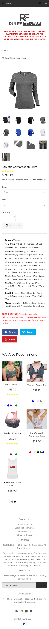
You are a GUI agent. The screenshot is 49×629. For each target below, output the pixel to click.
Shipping (19, 179)
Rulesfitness (25, 619)
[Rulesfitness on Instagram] (21, 611)
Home (5, 50)
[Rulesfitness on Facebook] (16, 611)
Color (4, 187)
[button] (8, 171)
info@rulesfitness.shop (24, 602)
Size (4, 199)
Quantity (6, 212)
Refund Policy (24, 531)
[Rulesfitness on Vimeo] (31, 611)
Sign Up (41, 585)
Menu (8, 3)
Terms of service (24, 524)
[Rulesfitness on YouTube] (26, 611)
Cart (44, 3)
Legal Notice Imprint (24, 528)
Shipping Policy (24, 535)
